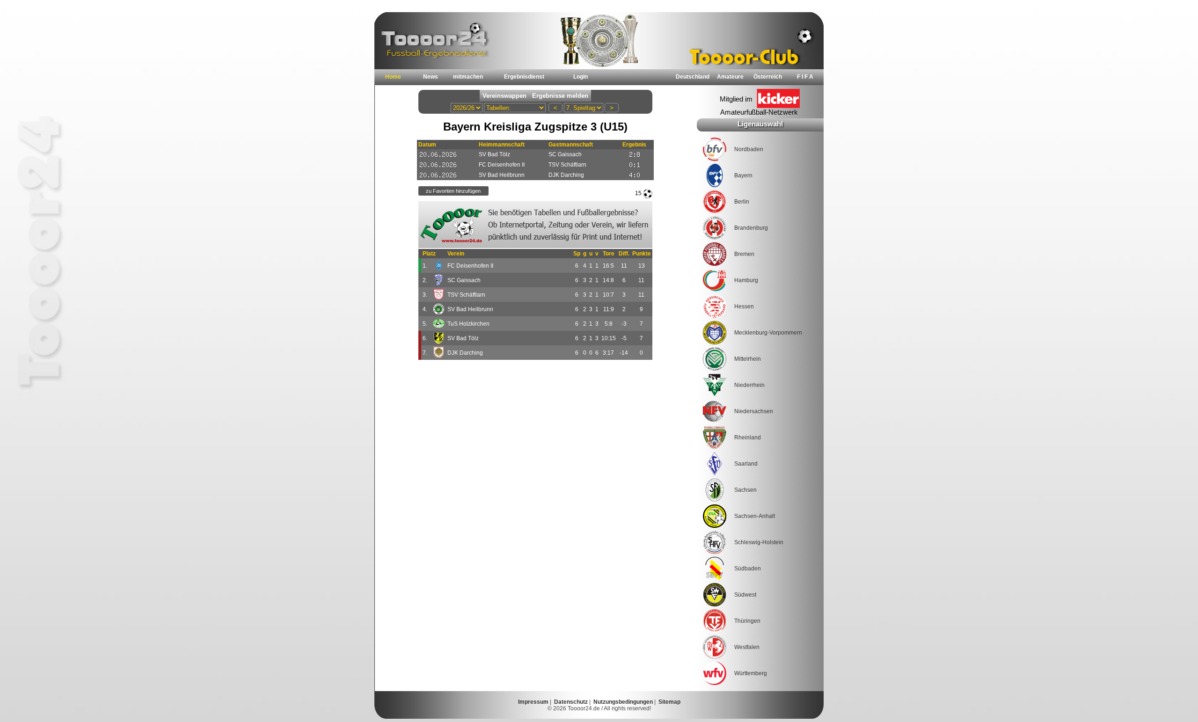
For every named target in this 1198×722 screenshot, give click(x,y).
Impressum (533, 702)
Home (393, 76)
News (430, 76)
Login (580, 76)
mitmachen (468, 76)
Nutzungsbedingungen (623, 702)
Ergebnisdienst (524, 76)
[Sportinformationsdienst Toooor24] (535, 224)
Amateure (730, 76)
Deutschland (692, 76)
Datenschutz (571, 702)
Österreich (767, 76)
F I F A (805, 76)
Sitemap (669, 702)
